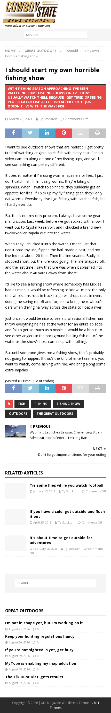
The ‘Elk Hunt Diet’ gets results (34, 676)
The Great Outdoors (55, 413)
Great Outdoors (24, 611)
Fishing (41, 404)
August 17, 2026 (19, 683)
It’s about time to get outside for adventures (61, 540)
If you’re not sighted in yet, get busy (39, 649)
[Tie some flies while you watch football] (15, 491)
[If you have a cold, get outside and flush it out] (15, 517)
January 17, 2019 (44, 491)
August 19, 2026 (19, 656)
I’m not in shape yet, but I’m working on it (44, 622)
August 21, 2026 (19, 629)
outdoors (18, 413)
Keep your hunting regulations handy (40, 636)
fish (21, 404)
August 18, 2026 (19, 669)
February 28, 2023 (45, 549)
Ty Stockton (48, 119)
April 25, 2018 (42, 522)
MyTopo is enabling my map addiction (40, 663)
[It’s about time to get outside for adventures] (15, 543)
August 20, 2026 (19, 642)
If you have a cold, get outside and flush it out (67, 514)
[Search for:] (55, 34)
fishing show (68, 404)
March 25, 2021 (20, 119)
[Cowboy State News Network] (31, 25)
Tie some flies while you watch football (66, 485)
